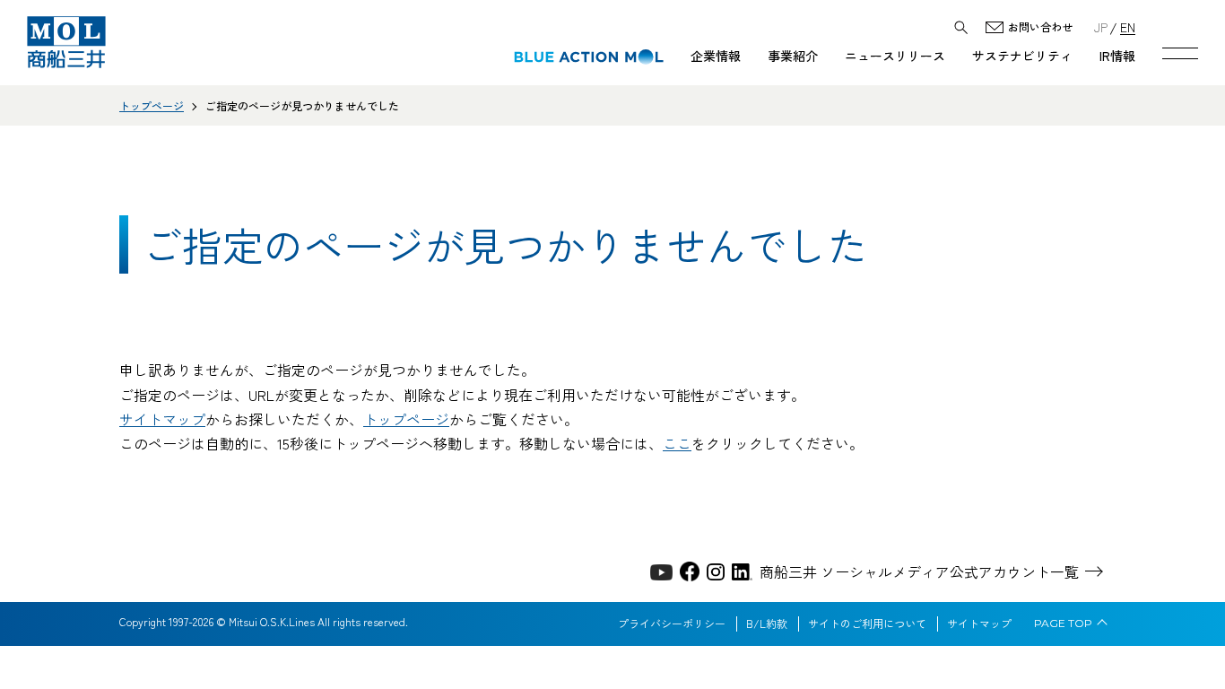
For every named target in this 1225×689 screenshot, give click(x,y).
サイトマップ (162, 419)
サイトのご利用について (867, 623)
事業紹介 (793, 56)
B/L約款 (766, 623)
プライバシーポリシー (671, 623)
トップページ (151, 105)
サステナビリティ (1022, 56)
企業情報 (716, 56)
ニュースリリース (895, 56)
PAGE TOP (1063, 623)
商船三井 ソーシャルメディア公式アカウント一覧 (919, 571)
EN (1127, 26)
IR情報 (1117, 56)
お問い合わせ (1040, 27)
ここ (677, 443)
